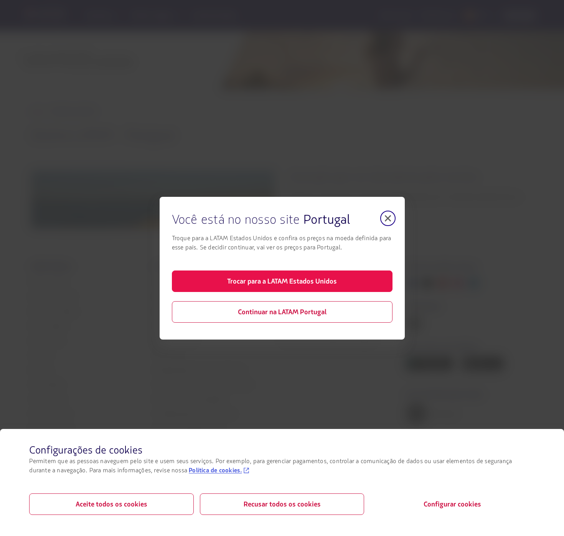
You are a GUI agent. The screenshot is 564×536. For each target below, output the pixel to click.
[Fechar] (388, 218)
